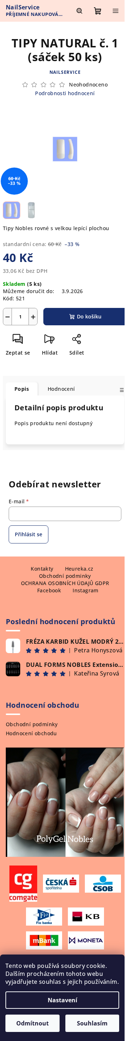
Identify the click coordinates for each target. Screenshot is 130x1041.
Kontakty (42, 568)
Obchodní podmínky (32, 724)
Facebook (49, 590)
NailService (65, 72)
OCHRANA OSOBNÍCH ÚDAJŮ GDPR (65, 583)
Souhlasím (92, 1023)
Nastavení (62, 1000)
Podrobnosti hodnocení (65, 93)
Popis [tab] (21, 388)
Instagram (86, 590)
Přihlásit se (28, 534)
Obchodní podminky (65, 575)
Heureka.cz (79, 568)
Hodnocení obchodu (31, 733)
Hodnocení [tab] (61, 388)
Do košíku (89, 316)
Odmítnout (32, 1023)
